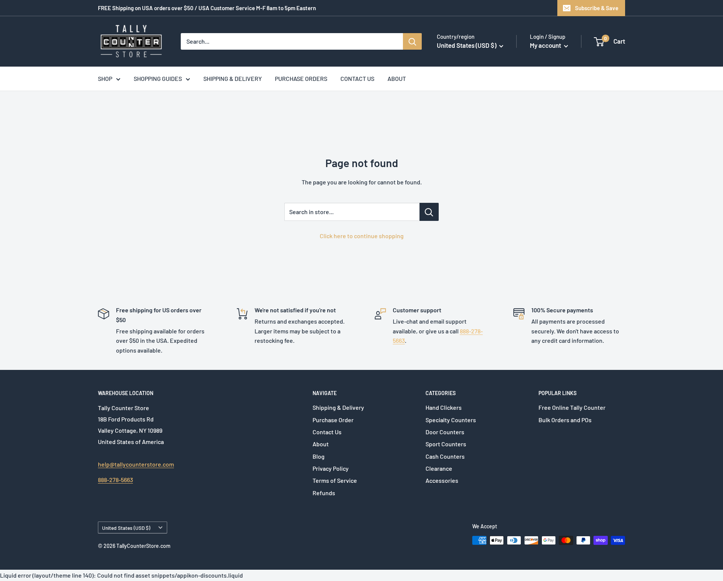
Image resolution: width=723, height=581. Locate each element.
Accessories (442, 480)
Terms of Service (335, 480)
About (321, 443)
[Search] (412, 41)
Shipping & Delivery (338, 407)
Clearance (439, 468)
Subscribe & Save (596, 8)
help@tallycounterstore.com (136, 464)
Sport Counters (446, 443)
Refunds (324, 492)
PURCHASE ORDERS (301, 78)
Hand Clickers (444, 407)
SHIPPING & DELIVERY (232, 78)
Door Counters (445, 431)
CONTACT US (357, 78)
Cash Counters (445, 456)
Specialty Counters (451, 419)
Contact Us (327, 431)
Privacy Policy (331, 468)
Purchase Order (333, 419)
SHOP (105, 78)
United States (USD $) (126, 528)
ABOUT (396, 78)
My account (546, 45)
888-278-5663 (115, 479)
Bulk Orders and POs (565, 419)
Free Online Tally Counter (572, 407)
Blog (319, 456)
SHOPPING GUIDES (158, 78)
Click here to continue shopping (362, 235)
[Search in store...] (429, 212)
